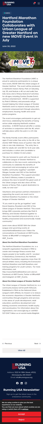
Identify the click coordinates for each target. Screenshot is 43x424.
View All (21, 350)
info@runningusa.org (24, 377)
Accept (21, 414)
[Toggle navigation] (39, 3)
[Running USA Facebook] (17, 383)
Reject (21, 420)
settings (25, 409)
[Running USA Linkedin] (22, 383)
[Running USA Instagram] (26, 383)
